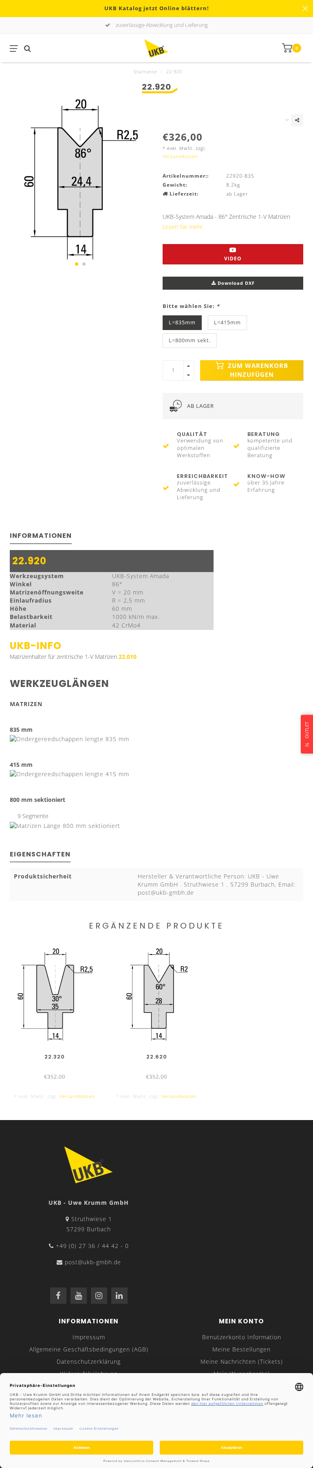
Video (233, 258)
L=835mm (182, 322)
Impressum (89, 1337)
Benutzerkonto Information (241, 1337)
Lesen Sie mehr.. (184, 227)
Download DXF (235, 283)
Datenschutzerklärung (89, 1361)
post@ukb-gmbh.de (93, 1262)
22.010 (128, 656)
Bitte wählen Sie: (191, 306)
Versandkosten (180, 156)
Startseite (145, 71)
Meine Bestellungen (241, 1349)
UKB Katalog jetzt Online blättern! (156, 8)
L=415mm (227, 322)
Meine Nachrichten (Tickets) (242, 1361)
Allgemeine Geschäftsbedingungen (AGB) (88, 1349)
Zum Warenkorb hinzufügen (257, 370)
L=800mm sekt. (190, 340)
